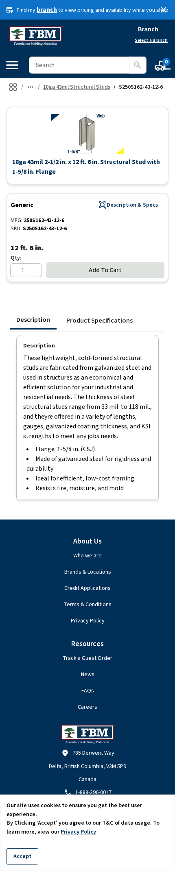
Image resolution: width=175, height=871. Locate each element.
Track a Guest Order (87, 658)
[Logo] (35, 36)
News (87, 674)
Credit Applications (87, 588)
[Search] (137, 65)
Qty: (16, 258)
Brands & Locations (87, 572)
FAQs (87, 691)
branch (47, 9)
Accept (22, 856)
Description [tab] (33, 319)
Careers (87, 707)
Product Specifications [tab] (99, 320)
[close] (163, 9)
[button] (87, 134)
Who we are (87, 556)
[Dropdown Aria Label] (30, 87)
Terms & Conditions (87, 604)
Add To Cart (105, 270)
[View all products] (13, 87)
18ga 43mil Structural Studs (76, 87)
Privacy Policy (88, 621)
